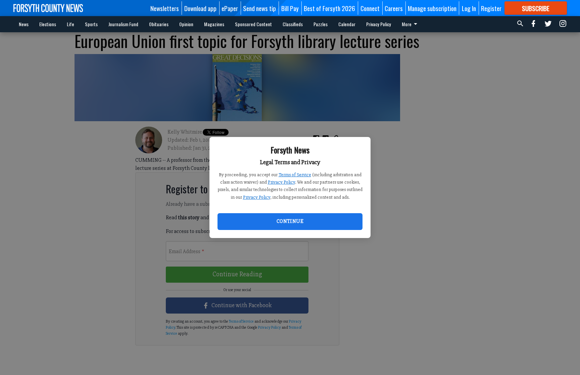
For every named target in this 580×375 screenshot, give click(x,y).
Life (70, 24)
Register (491, 8)
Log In (469, 8)
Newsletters (164, 8)
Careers (394, 8)
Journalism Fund (123, 24)
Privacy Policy (281, 182)
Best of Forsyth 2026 (329, 8)
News (24, 24)
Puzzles (320, 24)
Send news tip (259, 8)
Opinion (186, 24)
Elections (47, 24)
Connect (370, 8)
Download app (200, 8)
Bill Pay (290, 8)
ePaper (230, 8)
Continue (290, 221)
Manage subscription (432, 8)
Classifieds (293, 24)
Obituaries (158, 24)
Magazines (214, 24)
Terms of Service (295, 175)
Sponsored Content (253, 24)
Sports (91, 24)
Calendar (346, 24)
